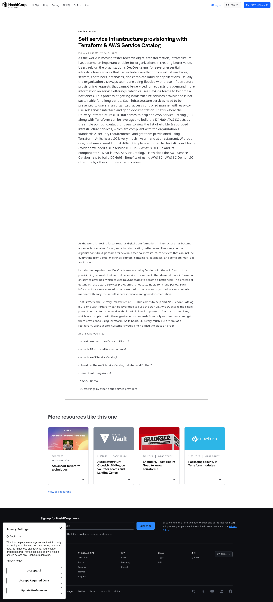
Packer (81, 562)
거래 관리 (118, 591)
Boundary (125, 562)
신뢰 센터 (93, 591)
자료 (160, 562)
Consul (124, 567)
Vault (123, 557)
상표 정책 (105, 591)
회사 (87, 5)
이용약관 (81, 591)
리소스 (77, 5)
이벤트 (161, 557)
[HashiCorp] (15, 5)
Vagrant (82, 576)
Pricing (55, 5)
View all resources (59, 491)
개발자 (66, 5)
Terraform (83, 557)
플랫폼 (35, 5)
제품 (45, 5)
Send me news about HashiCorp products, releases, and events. (78, 533)
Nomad (81, 571)
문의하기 (195, 557)
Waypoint (82, 567)
